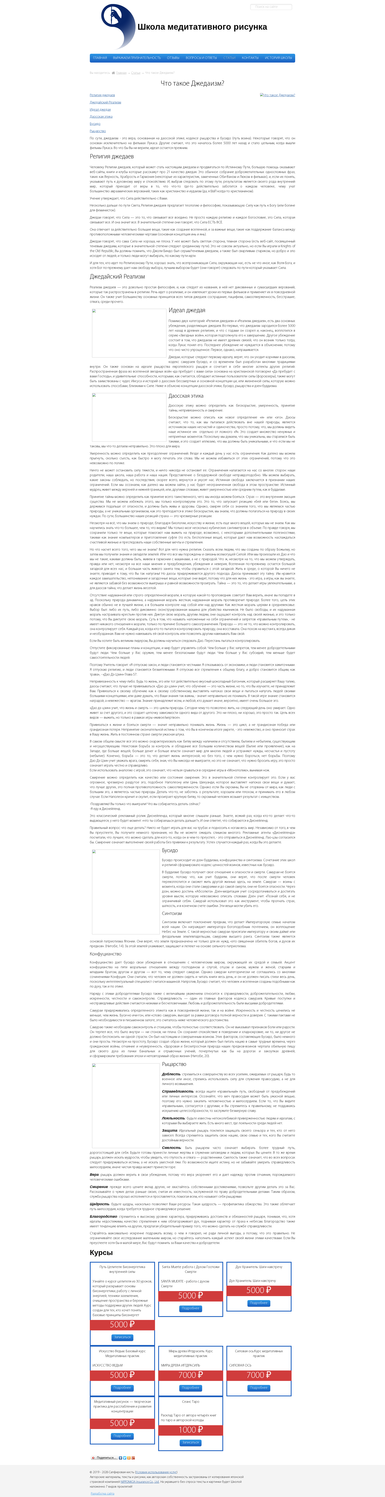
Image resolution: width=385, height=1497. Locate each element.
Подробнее (190, 1308)
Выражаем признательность (137, 58)
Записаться (122, 1337)
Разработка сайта (102, 1493)
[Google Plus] (133, 1458)
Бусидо (95, 124)
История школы (278, 58)
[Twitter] (125, 1458)
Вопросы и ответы (201, 58)
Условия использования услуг (156, 1472)
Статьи (229, 58)
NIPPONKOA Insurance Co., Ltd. (140, 1482)
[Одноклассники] (129, 1458)
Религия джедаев (102, 95)
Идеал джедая (100, 110)
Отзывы (173, 58)
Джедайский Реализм (105, 102)
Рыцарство (98, 131)
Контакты (250, 58)
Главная (100, 58)
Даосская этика (101, 117)
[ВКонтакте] (121, 1458)
